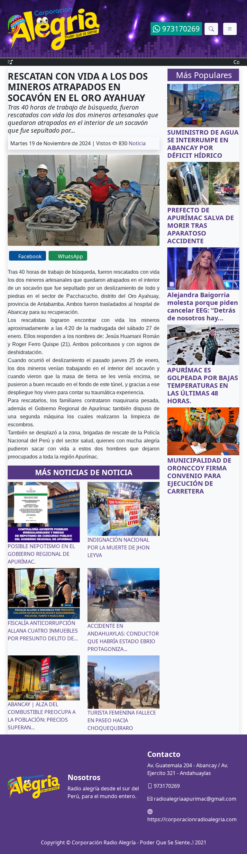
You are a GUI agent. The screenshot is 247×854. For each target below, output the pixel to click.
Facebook (30, 256)
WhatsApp (70, 256)
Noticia (137, 143)
